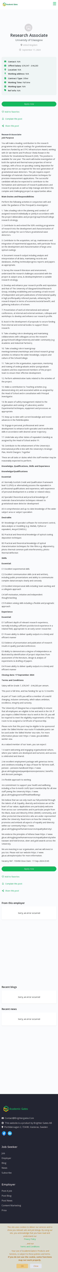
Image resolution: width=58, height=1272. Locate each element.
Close (35, 1266)
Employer (6, 1158)
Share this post (12, 125)
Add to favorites (12, 111)
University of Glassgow (29, 40)
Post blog (6, 1195)
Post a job (7, 1190)
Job (3, 1153)
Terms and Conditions (30, 1246)
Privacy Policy (30, 1239)
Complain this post (13, 118)
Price (4, 1210)
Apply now (29, 104)
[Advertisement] (29, 952)
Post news (7, 1200)
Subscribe (7, 1172)
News (4, 1167)
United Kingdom (30, 45)
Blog (4, 1163)
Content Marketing (11, 1205)
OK (22, 1266)
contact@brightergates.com (19, 1118)
